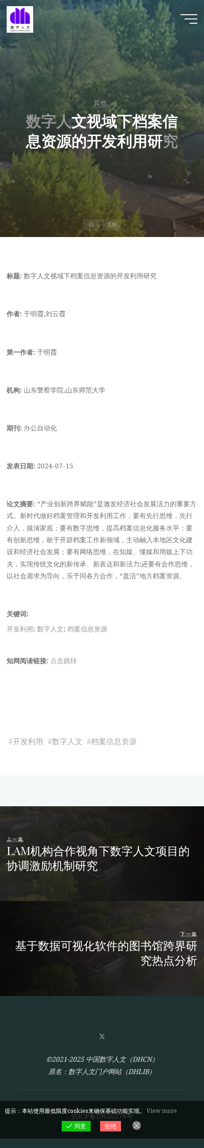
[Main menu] (188, 19)
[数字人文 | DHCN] (20, 18)
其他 (100, 102)
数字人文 (50, 628)
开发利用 (20, 628)
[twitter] (101, 1037)
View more (162, 1111)
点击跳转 (63, 660)
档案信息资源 (87, 628)
